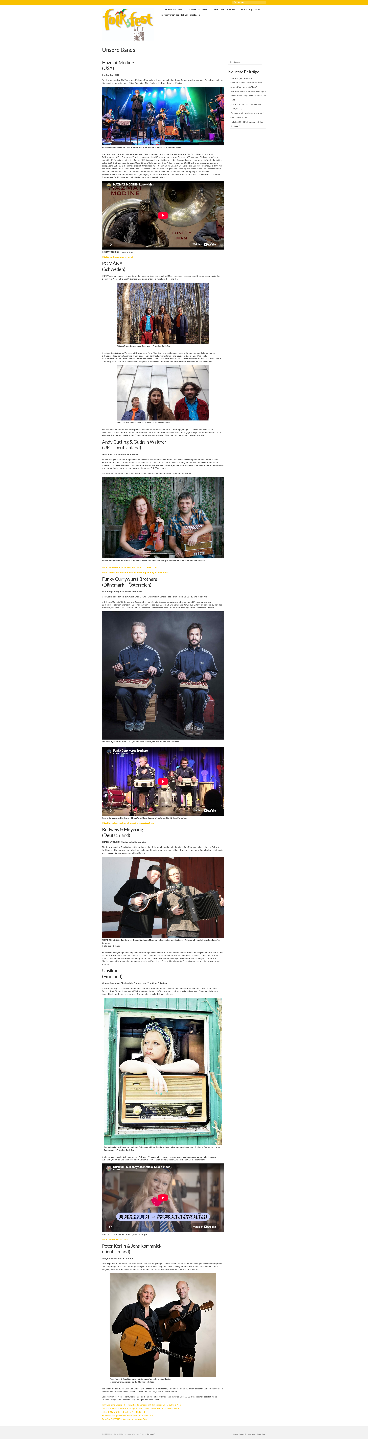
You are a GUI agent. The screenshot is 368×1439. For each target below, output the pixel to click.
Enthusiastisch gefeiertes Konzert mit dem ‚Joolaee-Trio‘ (127, 1415)
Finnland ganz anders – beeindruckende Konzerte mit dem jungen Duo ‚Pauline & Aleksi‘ (142, 1405)
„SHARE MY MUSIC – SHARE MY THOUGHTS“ (123, 1412)
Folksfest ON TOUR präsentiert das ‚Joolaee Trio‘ (124, 1419)
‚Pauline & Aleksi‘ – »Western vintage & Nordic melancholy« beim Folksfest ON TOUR (141, 1408)
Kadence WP (151, 1434)
